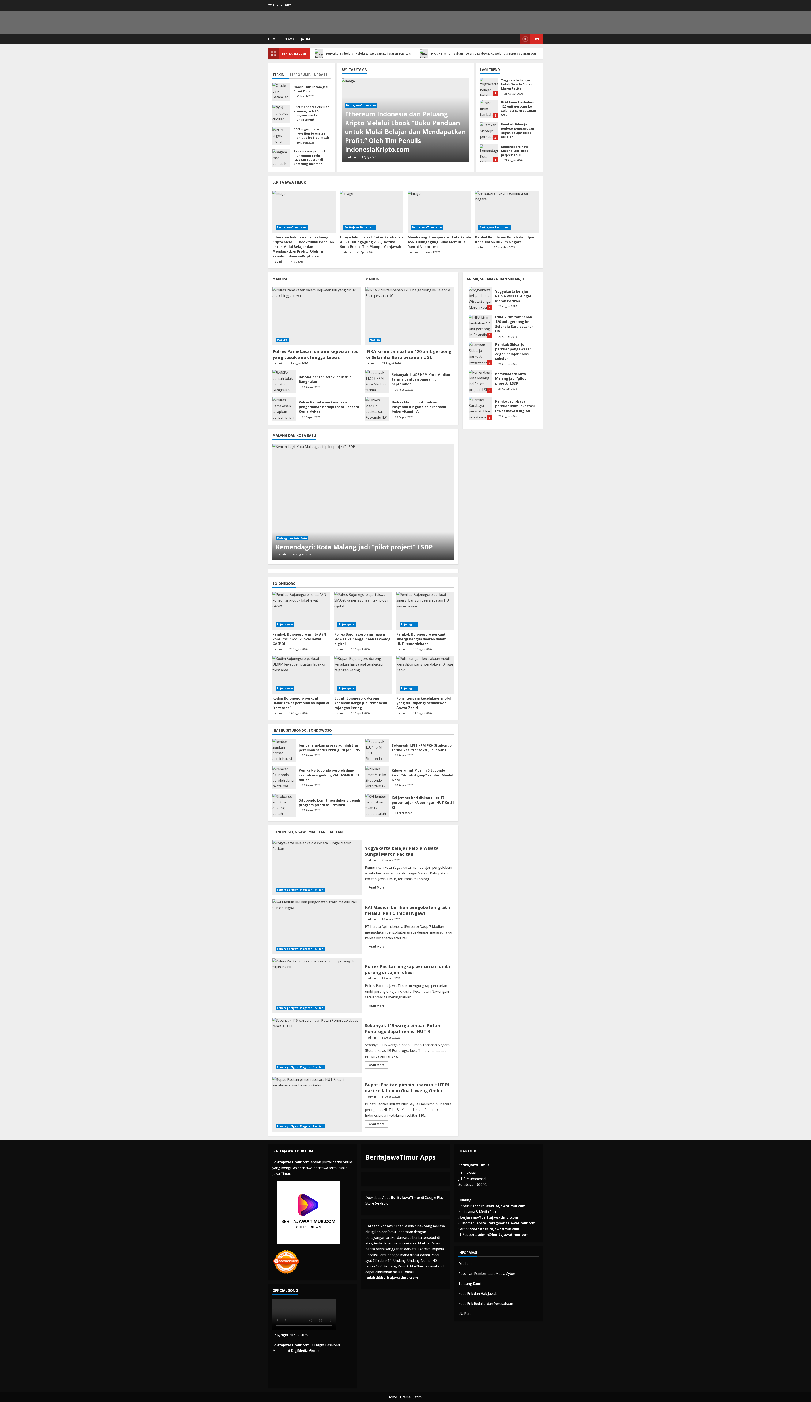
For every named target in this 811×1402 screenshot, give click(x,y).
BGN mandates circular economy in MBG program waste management (281, 114)
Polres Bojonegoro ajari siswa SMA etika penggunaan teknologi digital (363, 639)
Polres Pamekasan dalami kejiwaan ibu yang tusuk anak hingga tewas (315, 354)
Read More (378, 888)
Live (536, 39)
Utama (289, 39)
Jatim (305, 39)
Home (272, 39)
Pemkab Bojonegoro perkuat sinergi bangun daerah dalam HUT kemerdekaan (421, 639)
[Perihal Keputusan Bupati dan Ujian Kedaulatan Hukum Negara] (507, 212)
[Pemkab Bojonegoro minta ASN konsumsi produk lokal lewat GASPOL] (301, 611)
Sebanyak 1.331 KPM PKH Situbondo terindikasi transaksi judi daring (377, 750)
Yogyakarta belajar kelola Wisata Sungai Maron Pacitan (368, 54)
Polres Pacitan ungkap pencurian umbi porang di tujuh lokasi (317, 985)
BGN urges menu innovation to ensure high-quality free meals (281, 136)
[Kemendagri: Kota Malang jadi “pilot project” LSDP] (363, 502)
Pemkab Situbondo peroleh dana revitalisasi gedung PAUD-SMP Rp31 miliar (284, 777)
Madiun (375, 340)
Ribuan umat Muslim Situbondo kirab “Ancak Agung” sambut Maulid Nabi (377, 777)
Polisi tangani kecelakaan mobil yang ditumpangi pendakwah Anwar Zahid (423, 703)
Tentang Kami (469, 1283)
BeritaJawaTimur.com (361, 105)
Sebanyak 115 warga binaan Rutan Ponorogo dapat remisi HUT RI (317, 1045)
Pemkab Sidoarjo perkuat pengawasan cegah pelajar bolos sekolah (489, 131)
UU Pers (464, 1313)
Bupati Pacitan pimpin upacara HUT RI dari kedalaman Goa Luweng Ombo (317, 1104)
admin (351, 157)
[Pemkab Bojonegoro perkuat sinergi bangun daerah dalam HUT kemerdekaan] (425, 611)
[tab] (280, 72)
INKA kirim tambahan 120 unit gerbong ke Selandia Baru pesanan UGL (483, 54)
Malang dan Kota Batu (292, 538)
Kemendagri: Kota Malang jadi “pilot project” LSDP (489, 153)
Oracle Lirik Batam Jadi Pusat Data (281, 92)
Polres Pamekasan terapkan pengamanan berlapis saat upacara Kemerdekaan (284, 409)
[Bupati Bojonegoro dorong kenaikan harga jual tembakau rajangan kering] (363, 675)
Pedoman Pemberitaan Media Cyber (486, 1273)
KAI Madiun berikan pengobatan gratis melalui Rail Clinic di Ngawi (317, 926)
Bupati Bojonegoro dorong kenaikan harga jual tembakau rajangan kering (360, 703)
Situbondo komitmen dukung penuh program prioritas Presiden (284, 805)
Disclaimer (466, 1263)
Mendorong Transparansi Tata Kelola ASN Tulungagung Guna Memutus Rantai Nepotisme (439, 242)
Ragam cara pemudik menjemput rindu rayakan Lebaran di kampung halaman (281, 158)
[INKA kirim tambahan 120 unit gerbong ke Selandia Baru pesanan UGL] (409, 316)
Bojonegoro (285, 624)
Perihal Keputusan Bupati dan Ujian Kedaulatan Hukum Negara (505, 239)
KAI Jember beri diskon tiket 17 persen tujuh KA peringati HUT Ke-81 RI (377, 805)
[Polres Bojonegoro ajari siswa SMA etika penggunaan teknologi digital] (363, 611)
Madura (282, 340)
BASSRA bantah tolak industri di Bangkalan (284, 381)
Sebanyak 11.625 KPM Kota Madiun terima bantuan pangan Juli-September (377, 381)
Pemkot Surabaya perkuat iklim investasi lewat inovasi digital (480, 408)
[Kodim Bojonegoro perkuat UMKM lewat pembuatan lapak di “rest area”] (301, 675)
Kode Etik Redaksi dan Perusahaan (485, 1303)
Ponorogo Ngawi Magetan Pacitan (300, 890)
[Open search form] (515, 39)
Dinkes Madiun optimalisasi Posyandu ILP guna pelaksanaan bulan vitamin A (377, 409)
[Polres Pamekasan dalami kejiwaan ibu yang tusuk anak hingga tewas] (316, 316)
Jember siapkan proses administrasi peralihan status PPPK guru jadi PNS (284, 750)
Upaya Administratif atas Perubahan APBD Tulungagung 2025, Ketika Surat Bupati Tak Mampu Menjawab (371, 242)
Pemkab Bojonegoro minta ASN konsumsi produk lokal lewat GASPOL (299, 639)
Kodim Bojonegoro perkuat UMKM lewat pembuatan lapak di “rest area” (300, 703)
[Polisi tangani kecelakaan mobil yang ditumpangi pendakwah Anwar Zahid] (425, 675)
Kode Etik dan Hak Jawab (477, 1293)
